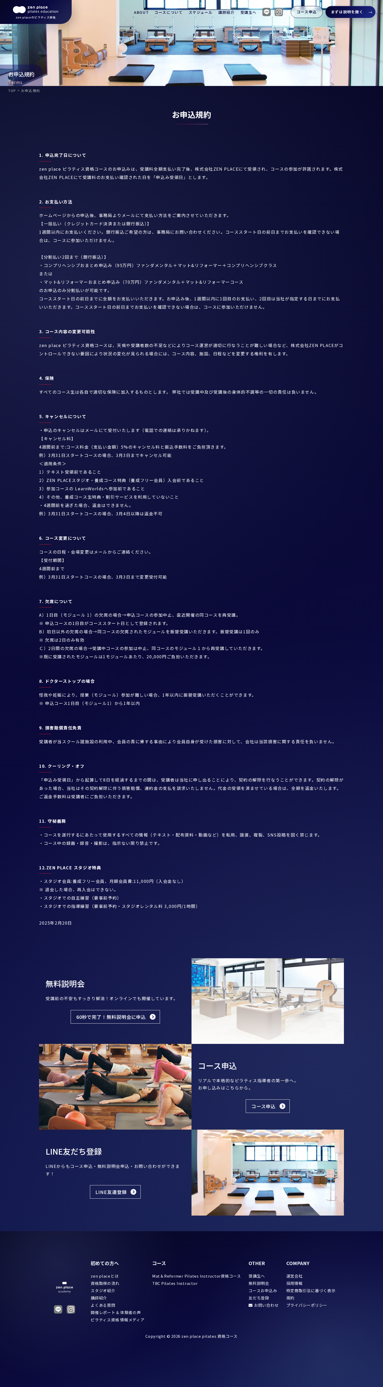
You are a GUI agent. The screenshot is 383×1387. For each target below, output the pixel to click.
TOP (12, 90)
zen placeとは (105, 1276)
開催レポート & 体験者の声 (116, 1312)
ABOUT (141, 12)
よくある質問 (103, 1305)
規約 (290, 1298)
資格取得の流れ (105, 1283)
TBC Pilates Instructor (175, 1283)
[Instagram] (279, 12)
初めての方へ (105, 1263)
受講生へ (248, 12)
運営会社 (294, 1276)
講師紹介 (226, 12)
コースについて (169, 12)
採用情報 (294, 1283)
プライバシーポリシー (307, 1305)
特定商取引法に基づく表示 (311, 1290)
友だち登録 (259, 1298)
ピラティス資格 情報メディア (118, 1319)
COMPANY (298, 1263)
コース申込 (307, 11)
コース (159, 1263)
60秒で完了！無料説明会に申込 (111, 1016)
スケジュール (201, 12)
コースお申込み (263, 1290)
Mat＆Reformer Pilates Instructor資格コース (196, 1276)
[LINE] (266, 12)
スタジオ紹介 (103, 1290)
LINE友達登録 (111, 1191)
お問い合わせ (266, 1305)
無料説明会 (259, 1283)
